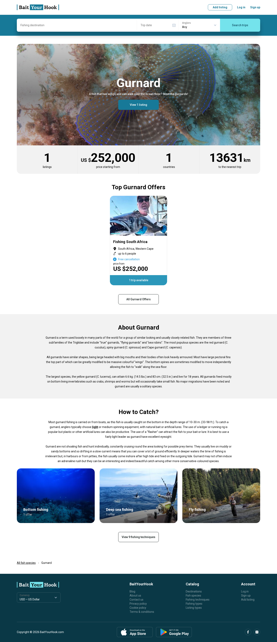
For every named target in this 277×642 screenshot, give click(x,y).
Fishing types (194, 603)
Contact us (136, 599)
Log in (241, 7)
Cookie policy (138, 607)
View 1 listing (138, 104)
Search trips (240, 25)
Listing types (194, 607)
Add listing (220, 7)
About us (135, 595)
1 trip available (138, 280)
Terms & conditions (142, 611)
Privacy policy (138, 603)
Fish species (193, 595)
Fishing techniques (197, 599)
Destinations (194, 591)
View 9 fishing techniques (138, 537)
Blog (132, 591)
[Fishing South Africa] (138, 240)
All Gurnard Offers (138, 299)
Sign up (255, 7)
